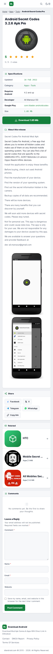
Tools (17, 11)
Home (4, 11)
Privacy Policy (33, 638)
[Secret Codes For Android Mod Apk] (26, 284)
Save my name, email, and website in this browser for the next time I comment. (26, 599)
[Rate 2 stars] (16, 56)
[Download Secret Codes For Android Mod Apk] (26, 348)
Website (8, 587)
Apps (11, 11)
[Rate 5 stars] (32, 56)
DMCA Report (18, 638)
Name (8, 564)
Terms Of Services (10, 642)
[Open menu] (5, 4)
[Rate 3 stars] (21, 56)
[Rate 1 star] (10, 56)
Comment (10, 530)
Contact (6, 638)
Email (8, 575)
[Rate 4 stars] (27, 56)
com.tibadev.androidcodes (36, 105)
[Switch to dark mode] (48, 4)
